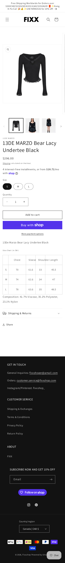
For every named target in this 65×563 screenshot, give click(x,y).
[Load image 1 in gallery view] (16, 125)
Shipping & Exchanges (19, 409)
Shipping (6, 163)
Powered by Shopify (40, 554)
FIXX (9, 456)
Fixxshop (26, 554)
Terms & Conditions (18, 417)
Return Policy (15, 433)
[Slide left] (4, 126)
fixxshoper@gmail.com (43, 372)
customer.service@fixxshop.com (36, 380)
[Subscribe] (51, 479)
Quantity (7, 194)
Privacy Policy (15, 425)
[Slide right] (61, 126)
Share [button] (9, 324)
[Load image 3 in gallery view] (49, 125)
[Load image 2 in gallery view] (32, 125)
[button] (7, 20)
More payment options (32, 233)
